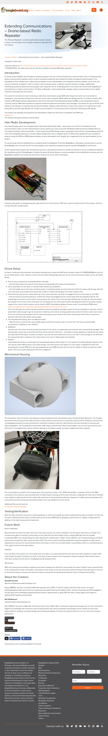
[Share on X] (7, 638)
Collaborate (42, 678)
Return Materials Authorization (49, 713)
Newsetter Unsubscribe (47, 698)
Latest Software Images (46, 693)
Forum (67, 10)
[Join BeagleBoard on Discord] (97, 2)
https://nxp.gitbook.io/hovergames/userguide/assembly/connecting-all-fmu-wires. (38, 307)
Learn (40, 695)
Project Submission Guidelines (49, 708)
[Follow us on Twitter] (71, 2)
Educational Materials (46, 685)
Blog (73, 10)
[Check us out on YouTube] (80, 2)
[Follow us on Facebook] (67, 2)
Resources (42, 711)
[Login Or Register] (102, 9)
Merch (79, 10)
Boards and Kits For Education (49, 673)
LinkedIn (27, 638)
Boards (38, 10)
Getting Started (44, 690)
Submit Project (43, 716)
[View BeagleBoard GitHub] (89, 2)
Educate (41, 683)
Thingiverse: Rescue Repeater (16, 506)
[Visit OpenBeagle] (84, 2)
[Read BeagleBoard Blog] (102, 2)
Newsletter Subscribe (46, 700)
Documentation (57, 10)
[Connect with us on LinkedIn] (76, 2)
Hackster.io (9, 115)
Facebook (16, 638)
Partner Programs (44, 705)
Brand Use (42, 675)
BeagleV (41, 665)
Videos (41, 718)
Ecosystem (46, 10)
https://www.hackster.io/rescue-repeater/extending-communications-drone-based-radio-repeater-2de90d (53, 66)
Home (8, 57)
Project (14, 57)
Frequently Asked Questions (48, 688)
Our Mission (42, 703)
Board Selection (44, 670)
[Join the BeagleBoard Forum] (93, 2)
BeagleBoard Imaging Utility (48, 663)
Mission (31, 10)
